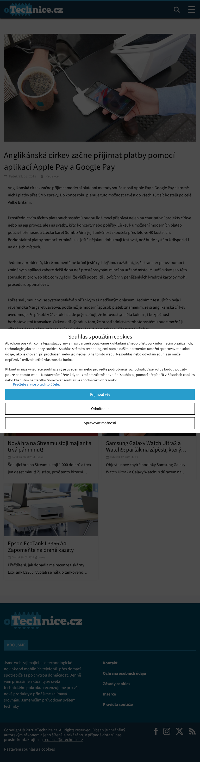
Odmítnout (100, 408)
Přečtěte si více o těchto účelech (38, 384)
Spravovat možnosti (100, 423)
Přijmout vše (100, 394)
